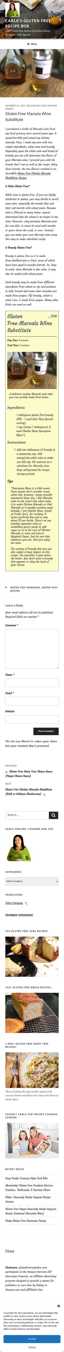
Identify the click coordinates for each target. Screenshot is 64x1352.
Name (9, 674)
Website (9, 711)
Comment (11, 625)
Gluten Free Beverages (25, 587)
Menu (34, 44)
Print (54, 315)
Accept (32, 1339)
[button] (58, 1306)
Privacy (32, 1347)
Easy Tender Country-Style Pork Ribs (26, 1178)
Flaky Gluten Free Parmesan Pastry (25, 1220)
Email (9, 693)
